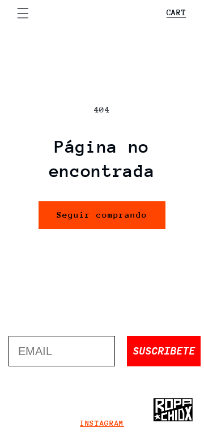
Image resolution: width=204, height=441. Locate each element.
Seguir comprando (102, 214)
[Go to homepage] (173, 410)
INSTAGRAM (102, 423)
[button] (23, 13)
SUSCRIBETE (164, 351)
